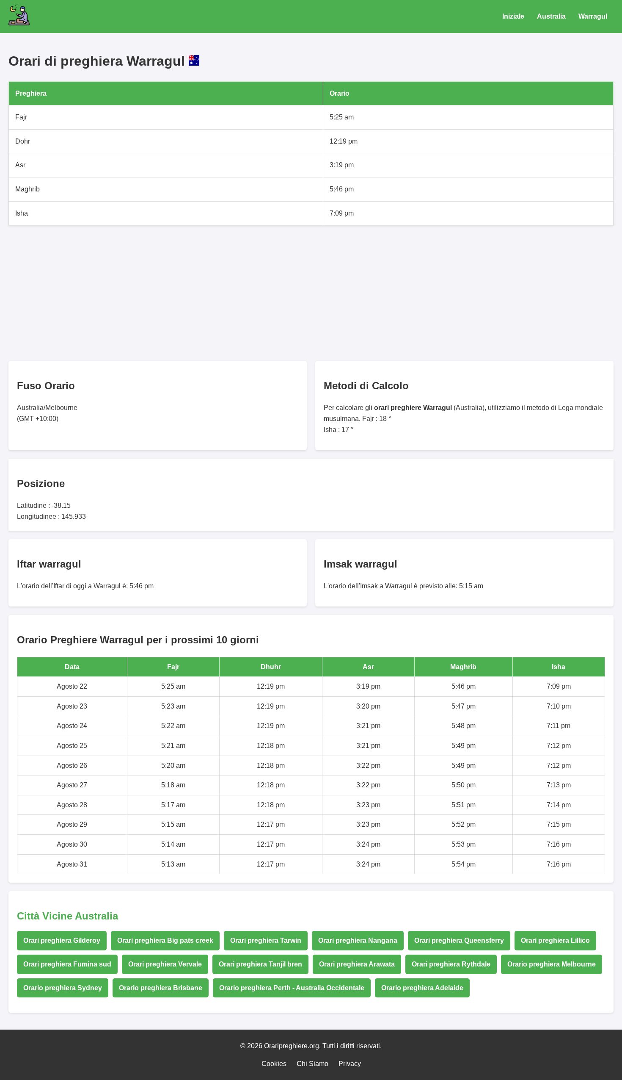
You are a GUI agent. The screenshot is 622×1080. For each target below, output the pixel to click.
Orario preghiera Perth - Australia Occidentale (291, 987)
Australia (551, 16)
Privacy (350, 1063)
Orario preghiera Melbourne (551, 964)
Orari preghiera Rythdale (451, 964)
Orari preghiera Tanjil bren (260, 964)
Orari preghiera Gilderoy (61, 940)
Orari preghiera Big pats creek (165, 940)
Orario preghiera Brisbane (160, 987)
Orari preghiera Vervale (165, 964)
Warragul (592, 16)
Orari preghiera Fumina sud (67, 964)
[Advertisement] (262, 293)
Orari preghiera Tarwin (265, 940)
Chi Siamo (312, 1063)
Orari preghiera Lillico (555, 940)
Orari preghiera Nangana (357, 940)
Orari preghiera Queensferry (459, 940)
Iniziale (513, 16)
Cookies (273, 1063)
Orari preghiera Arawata (357, 964)
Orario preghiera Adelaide (422, 987)
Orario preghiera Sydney (62, 987)
